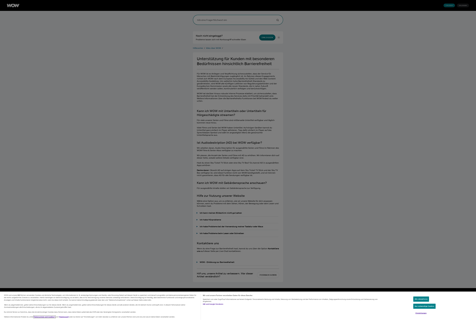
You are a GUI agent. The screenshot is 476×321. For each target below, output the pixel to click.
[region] (238, 306)
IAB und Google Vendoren (213, 304)
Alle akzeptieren (421, 299)
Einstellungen (421, 313)
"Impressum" (64, 317)
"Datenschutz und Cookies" (44, 317)
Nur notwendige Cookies (424, 306)
